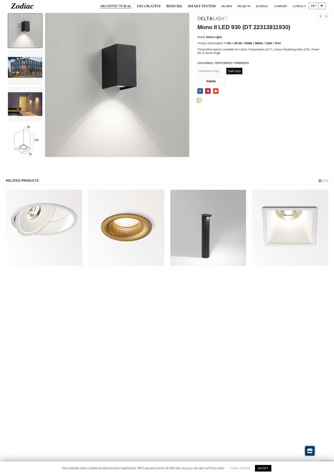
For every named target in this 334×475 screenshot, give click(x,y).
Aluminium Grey (209, 71)
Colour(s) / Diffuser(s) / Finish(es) (222, 63)
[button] (320, 180)
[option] (25, 30)
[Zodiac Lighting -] (22, 6)
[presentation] (45, 85)
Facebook (200, 91)
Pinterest (208, 91)
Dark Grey (234, 71)
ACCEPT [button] (263, 468)
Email (216, 91)
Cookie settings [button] (239, 468)
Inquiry (211, 81)
